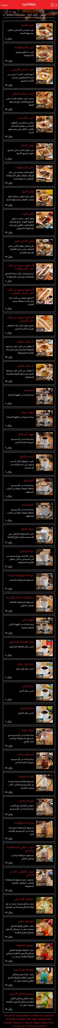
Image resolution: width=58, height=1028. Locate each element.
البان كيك (32, 14)
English (4, 5)
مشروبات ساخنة (15, 14)
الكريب (51, 14)
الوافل (43, 14)
